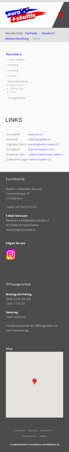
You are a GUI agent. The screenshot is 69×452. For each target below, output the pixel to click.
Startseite (19, 430)
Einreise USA (16, 88)
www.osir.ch (35, 134)
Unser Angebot (16, 59)
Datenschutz (29, 436)
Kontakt (32, 430)
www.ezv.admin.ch (40, 159)
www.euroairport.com (41, 149)
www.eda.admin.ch (39, 139)
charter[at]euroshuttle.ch (21, 230)
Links (12, 92)
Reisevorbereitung (18, 81)
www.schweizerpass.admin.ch (46, 154)
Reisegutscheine (17, 97)
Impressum (46, 430)
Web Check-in (17, 85)
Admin (43, 436)
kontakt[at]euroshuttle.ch (34, 220)
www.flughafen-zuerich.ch (43, 144)
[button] (34, 381)
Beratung (13, 65)
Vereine (13, 75)
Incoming (13, 70)
